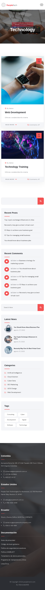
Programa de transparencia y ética (13, 560)
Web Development (15, 112)
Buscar (41, 201)
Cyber (23, 414)
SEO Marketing (12, 385)
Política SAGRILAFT (8, 552)
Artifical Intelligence (14, 373)
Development (11, 420)
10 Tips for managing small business (17, 235)
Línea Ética (5, 564)
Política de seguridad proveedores (13, 548)
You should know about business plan (17, 240)
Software (10, 425)
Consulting (10, 414)
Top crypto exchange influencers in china (19, 220)
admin (11, 108)
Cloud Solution (12, 377)
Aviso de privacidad (8, 540)
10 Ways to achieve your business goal (18, 230)
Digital (24, 420)
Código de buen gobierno (10, 544)
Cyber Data (11, 381)
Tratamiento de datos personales (13, 556)
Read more (9, 125)
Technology (23, 425)
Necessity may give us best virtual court (19, 225)
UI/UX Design (12, 389)
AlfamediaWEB (23, 585)
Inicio (17, 24)
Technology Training (16, 167)
